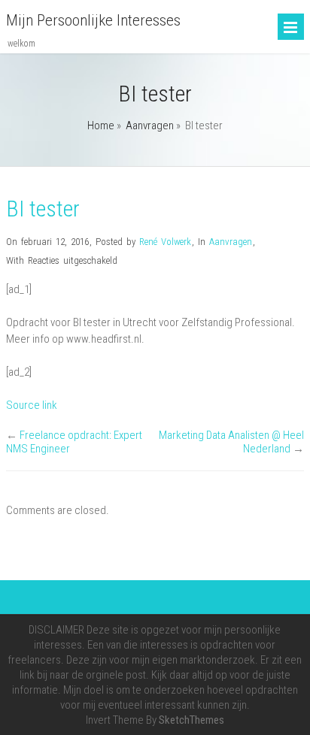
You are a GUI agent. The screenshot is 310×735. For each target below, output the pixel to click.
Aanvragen (150, 125)
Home (100, 125)
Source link (31, 405)
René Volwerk (165, 241)
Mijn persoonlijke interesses (93, 20)
